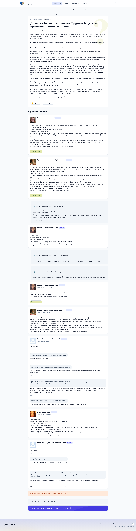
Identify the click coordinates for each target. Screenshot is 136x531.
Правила (109, 524)
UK (108, 3)
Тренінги (66, 3)
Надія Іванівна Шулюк (45, 118)
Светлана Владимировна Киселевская (51, 443)
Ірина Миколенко (43, 412)
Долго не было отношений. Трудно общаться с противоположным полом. (61, 14)
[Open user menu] (114, 3)
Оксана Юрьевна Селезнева (47, 228)
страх (60, 293)
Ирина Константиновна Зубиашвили (51, 160)
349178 (50, 206)
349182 (50, 272)
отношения (46, 125)
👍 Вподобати (36, 103)
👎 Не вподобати (48, 103)
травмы (91, 211)
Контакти (102, 524)
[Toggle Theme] (133, 524)
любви (64, 241)
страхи (56, 184)
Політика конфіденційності (120, 524)
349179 (50, 255)
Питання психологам (33, 14)
